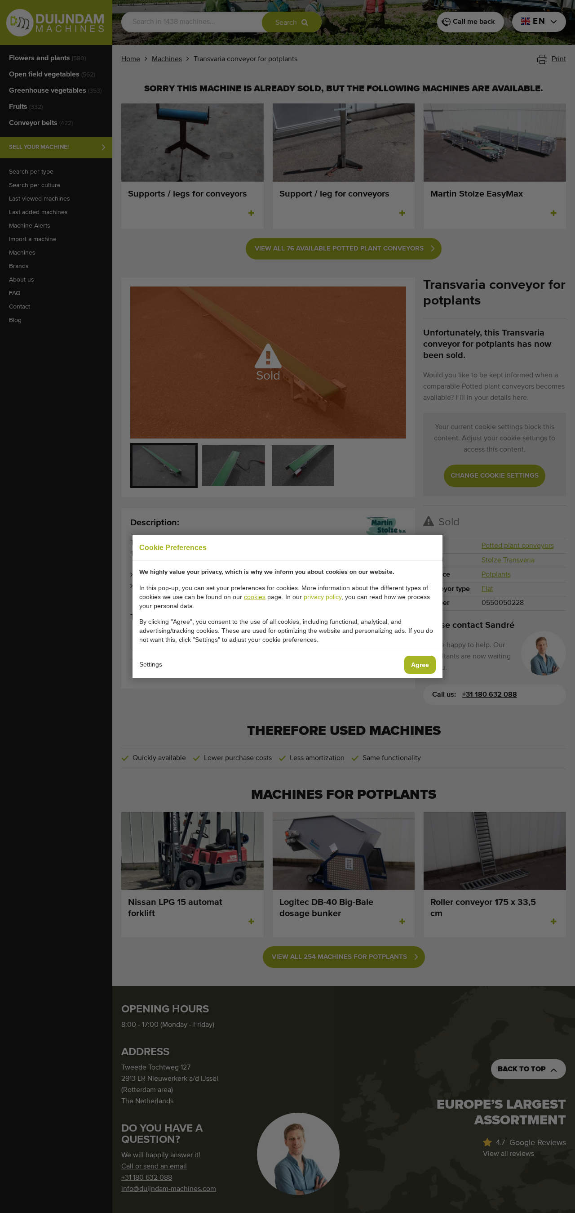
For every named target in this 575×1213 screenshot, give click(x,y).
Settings (150, 664)
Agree (420, 664)
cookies (254, 596)
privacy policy (322, 596)
